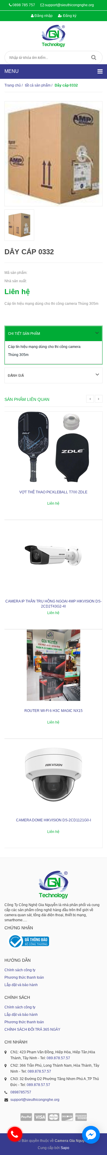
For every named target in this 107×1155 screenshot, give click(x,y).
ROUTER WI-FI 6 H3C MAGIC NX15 (53, 711)
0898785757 (20, 1092)
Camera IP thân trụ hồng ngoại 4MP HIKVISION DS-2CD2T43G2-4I (53, 603)
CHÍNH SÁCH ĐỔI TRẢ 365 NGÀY (32, 1029)
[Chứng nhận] (28, 941)
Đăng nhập (43, 16)
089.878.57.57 (58, 1058)
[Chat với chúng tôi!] (91, 1135)
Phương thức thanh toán (24, 977)
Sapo (65, 1148)
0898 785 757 (23, 5)
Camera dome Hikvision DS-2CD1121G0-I (53, 820)
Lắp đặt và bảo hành (21, 985)
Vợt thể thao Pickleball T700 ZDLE (53, 492)
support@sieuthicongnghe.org (69, 5)
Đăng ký (69, 16)
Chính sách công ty (19, 970)
